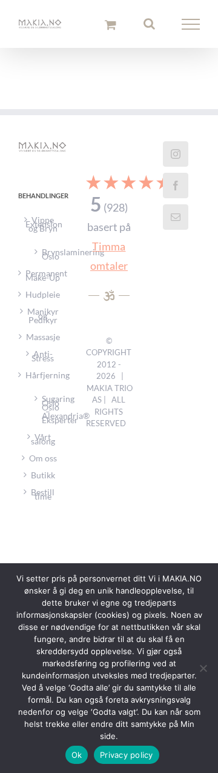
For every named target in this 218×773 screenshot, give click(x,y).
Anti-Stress (42, 362)
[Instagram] (175, 160)
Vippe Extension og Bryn (43, 230)
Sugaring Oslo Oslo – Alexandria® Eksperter (48, 414)
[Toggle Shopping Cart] (110, 27)
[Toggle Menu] (191, 27)
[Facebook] (175, 192)
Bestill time (42, 501)
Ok (76, 755)
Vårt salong (43, 445)
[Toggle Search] (149, 27)
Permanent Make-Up (43, 282)
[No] (203, 668)
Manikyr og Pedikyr (43, 322)
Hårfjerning (43, 382)
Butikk (43, 482)
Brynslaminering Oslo (48, 259)
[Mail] (175, 223)
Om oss (43, 465)
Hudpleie (42, 301)
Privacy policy (126, 755)
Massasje (43, 343)
